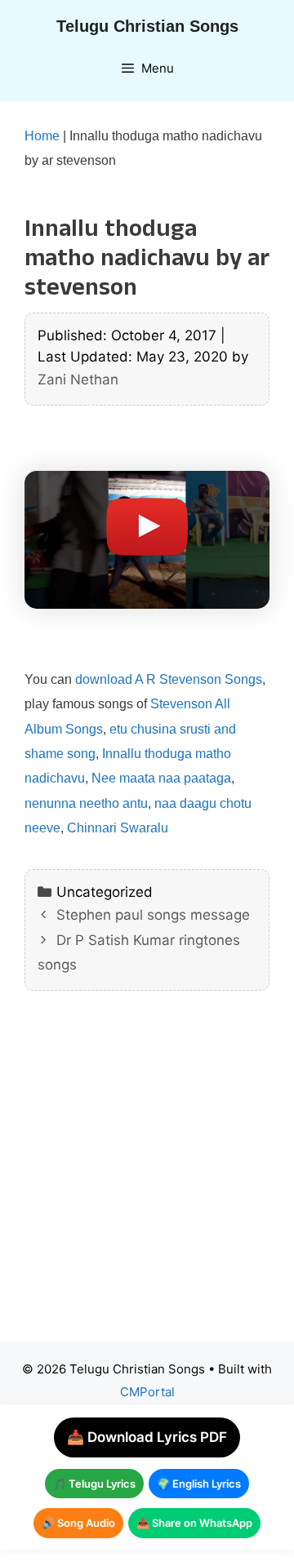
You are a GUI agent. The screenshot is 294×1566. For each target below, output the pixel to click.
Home (42, 136)
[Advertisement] (147, 1178)
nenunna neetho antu (86, 803)
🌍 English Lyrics (199, 1483)
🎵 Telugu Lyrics (94, 1483)
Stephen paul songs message (153, 915)
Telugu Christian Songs (147, 26)
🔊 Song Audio (78, 1522)
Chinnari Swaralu (117, 828)
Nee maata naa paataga (161, 778)
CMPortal (147, 1392)
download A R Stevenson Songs (168, 679)
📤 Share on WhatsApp (194, 1522)
